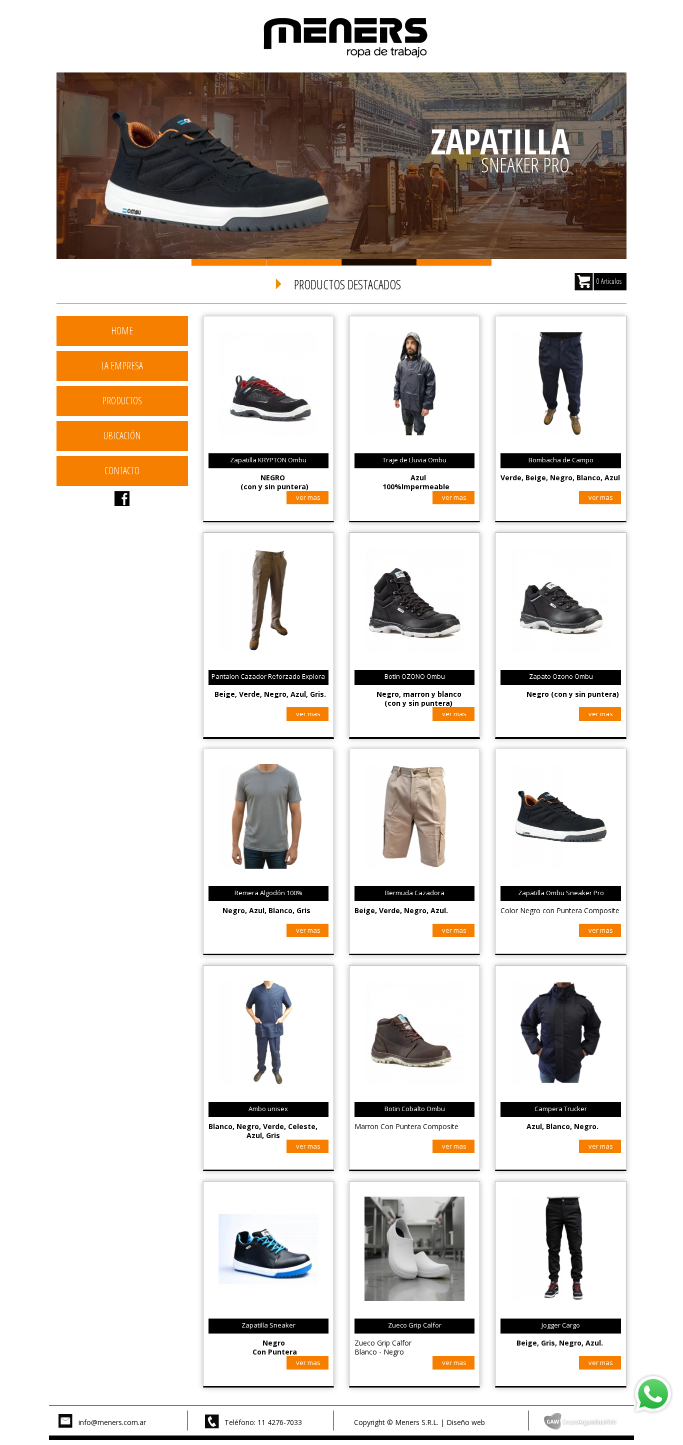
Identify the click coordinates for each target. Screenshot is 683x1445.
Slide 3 (379, 262)
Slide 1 (229, 262)
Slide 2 (304, 262)
